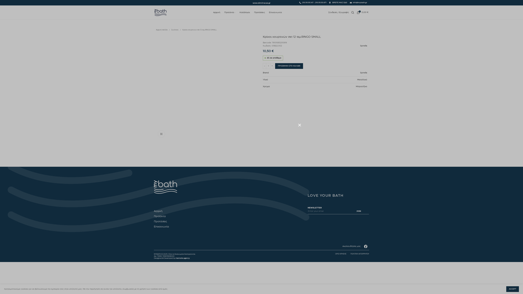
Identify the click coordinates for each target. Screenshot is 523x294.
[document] (261, 147)
